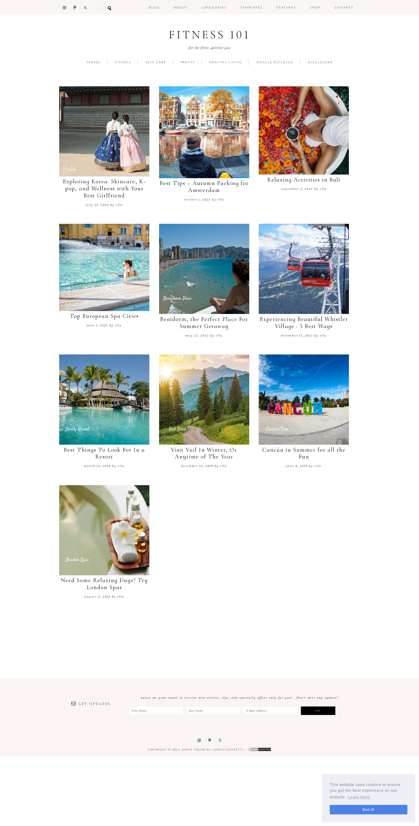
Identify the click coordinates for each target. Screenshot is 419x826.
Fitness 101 (209, 35)
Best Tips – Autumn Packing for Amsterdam (204, 187)
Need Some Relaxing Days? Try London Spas (104, 584)
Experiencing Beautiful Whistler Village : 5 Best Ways (304, 323)
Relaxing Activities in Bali (303, 179)
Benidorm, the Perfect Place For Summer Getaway (204, 323)
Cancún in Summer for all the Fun (304, 453)
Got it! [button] (369, 809)
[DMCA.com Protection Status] (259, 749)
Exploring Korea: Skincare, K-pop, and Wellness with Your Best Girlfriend (104, 188)
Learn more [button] (359, 797)
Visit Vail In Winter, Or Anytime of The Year (204, 453)
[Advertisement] (145, 790)
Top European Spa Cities (104, 316)
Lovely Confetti (228, 749)
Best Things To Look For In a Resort (104, 453)
